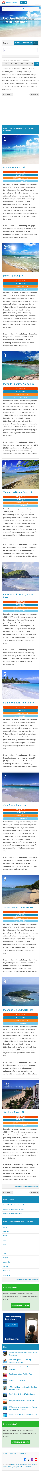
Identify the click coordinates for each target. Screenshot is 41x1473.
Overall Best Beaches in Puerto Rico (26, 1186)
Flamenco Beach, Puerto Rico (18, 702)
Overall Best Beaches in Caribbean (14, 1209)
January (5, 1227)
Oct (26, 63)
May (4, 1244)
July (4, 1253)
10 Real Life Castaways (17, 1380)
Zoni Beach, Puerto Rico (15, 805)
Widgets (16, 1467)
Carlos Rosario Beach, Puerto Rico (18, 596)
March (5, 1236)
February (6, 1231)
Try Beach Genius (21, 1305)
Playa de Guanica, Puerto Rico (18, 384)
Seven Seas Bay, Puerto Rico (18, 907)
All (35, 42)
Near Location (27, 42)
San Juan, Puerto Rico (14, 1112)
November (6, 1271)
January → (34, 94)
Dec (37, 63)
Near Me (17, 42)
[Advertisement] (20, 111)
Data (28, 1465)
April (4, 1240)
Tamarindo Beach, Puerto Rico (19, 492)
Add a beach (28, 1467)
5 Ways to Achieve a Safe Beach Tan (21, 1400)
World (5, 9)
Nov (32, 63)
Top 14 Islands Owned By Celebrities (22, 1394)
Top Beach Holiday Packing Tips (20, 1374)
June (4, 1249)
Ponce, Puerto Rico (13, 275)
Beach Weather (16, 1465)
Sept (21, 63)
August (5, 1258)
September (7, 1262)
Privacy (10, 1467)
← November (7, 94)
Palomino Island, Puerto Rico (18, 1009)
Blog (5, 1347)
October (6, 1266)
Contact (33, 1465)
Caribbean (12, 9)
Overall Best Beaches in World (12, 1214)
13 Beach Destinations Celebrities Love (23, 1414)
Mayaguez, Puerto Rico (15, 167)
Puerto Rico (22, 9)
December (6, 1275)
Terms (5, 1467)
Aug (16, 63)
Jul (11, 63)
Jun (6, 63)
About (24, 1465)
